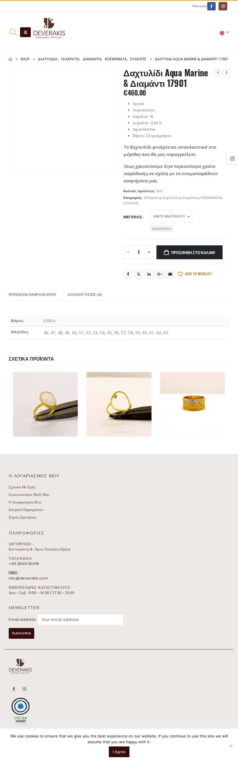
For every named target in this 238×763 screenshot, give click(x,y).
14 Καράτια (26, 404)
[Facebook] (211, 6)
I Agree (119, 751)
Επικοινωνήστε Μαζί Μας (29, 494)
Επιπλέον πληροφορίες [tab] (33, 294)
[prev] (218, 73)
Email (170, 274)
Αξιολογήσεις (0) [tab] (85, 294)
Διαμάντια (191, 197)
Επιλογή (61, 431)
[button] (13, 32)
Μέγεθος (132, 216)
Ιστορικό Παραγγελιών (26, 509)
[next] (227, 73)
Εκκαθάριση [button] (161, 228)
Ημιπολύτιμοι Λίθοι (69, 404)
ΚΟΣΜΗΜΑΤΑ (211, 197)
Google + (159, 274)
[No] (231, 746)
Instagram (24, 689)
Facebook (128, 274)
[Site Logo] (49, 32)
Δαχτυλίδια (172, 197)
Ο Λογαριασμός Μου (25, 502)
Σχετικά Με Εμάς (22, 487)
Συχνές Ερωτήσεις (22, 517)
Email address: (23, 619)
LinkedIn (149, 274)
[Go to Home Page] (10, 59)
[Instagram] (223, 6)
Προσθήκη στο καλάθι (193, 252)
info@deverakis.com (28, 578)
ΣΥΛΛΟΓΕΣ (131, 203)
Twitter (138, 274)
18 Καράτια (152, 197)
